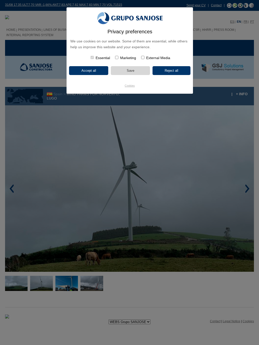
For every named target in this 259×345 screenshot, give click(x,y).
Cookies (130, 85)
